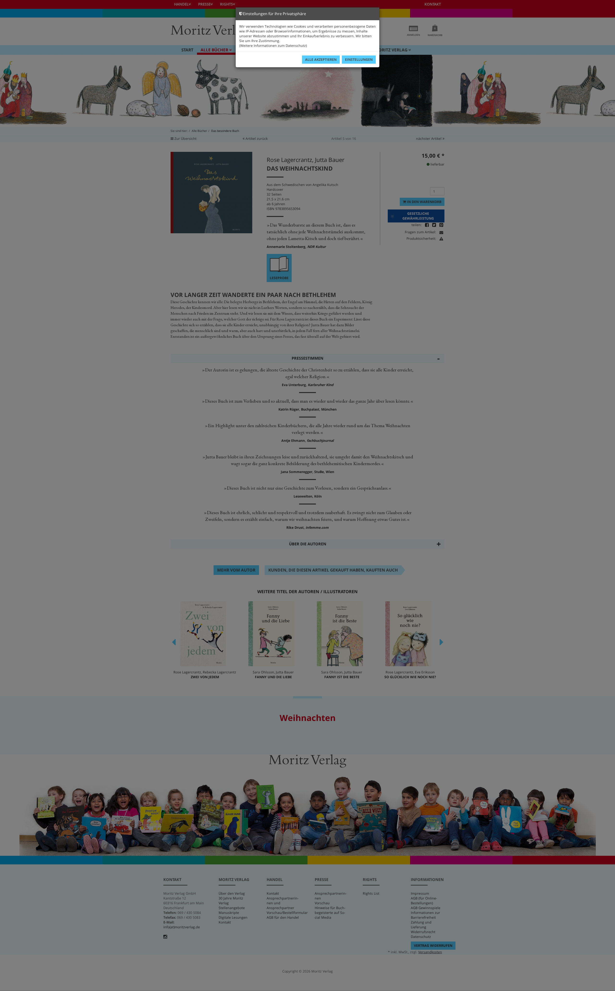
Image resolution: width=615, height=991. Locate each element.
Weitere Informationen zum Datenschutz (273, 45)
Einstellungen (359, 59)
